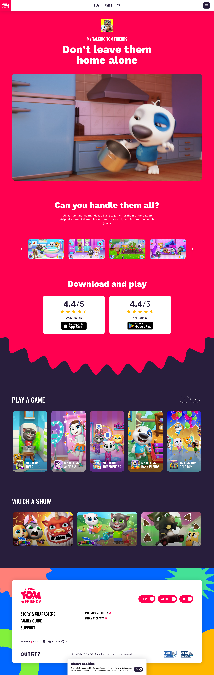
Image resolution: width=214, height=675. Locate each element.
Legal (36, 641)
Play (96, 5)
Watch (108, 5)
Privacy (25, 641)
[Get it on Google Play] (140, 326)
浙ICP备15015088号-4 (54, 641)
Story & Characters (38, 613)
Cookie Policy (122, 670)
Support (28, 627)
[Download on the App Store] (74, 326)
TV (118, 5)
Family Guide (31, 620)
